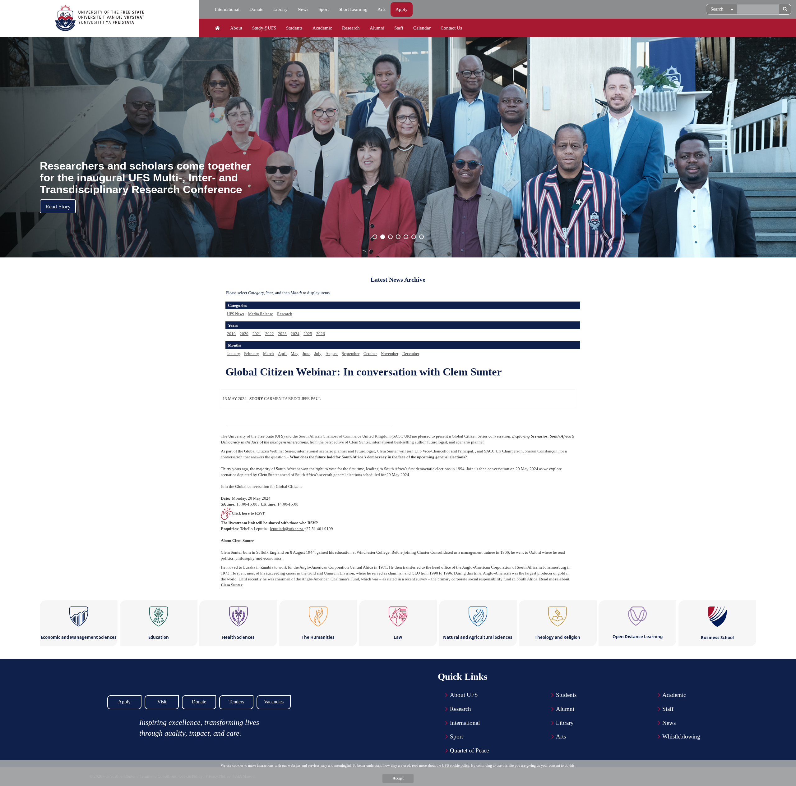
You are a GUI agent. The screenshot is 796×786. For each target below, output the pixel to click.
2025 (307, 333)
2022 (269, 333)
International (227, 9)
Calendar (422, 27)
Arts (381, 9)
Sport (323, 9)
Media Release (260, 313)
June (306, 353)
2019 (231, 333)
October (370, 353)
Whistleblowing (681, 736)
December (410, 353)
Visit (161, 701)
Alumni (377, 27)
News (303, 9)
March (268, 353)
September (350, 353)
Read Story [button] (58, 206)
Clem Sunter (387, 451)
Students (294, 27)
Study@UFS (264, 27)
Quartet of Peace (469, 750)
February (251, 353)
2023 (282, 333)
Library (280, 9)
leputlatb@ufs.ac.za (287, 528)
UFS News (235, 313)
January (233, 353)
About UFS (464, 695)
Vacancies (274, 701)
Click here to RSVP (248, 513)
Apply (402, 9)
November (389, 353)
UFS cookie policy (455, 765)
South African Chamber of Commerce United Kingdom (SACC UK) (355, 436)
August (332, 353)
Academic (322, 27)
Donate (256, 9)
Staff (398, 27)
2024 (295, 333)
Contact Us (451, 27)
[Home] (217, 28)
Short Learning (353, 9)
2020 (244, 333)
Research (351, 27)
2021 (256, 333)
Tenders (236, 701)
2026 (320, 333)
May (294, 353)
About (236, 27)
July (318, 353)
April (282, 353)
